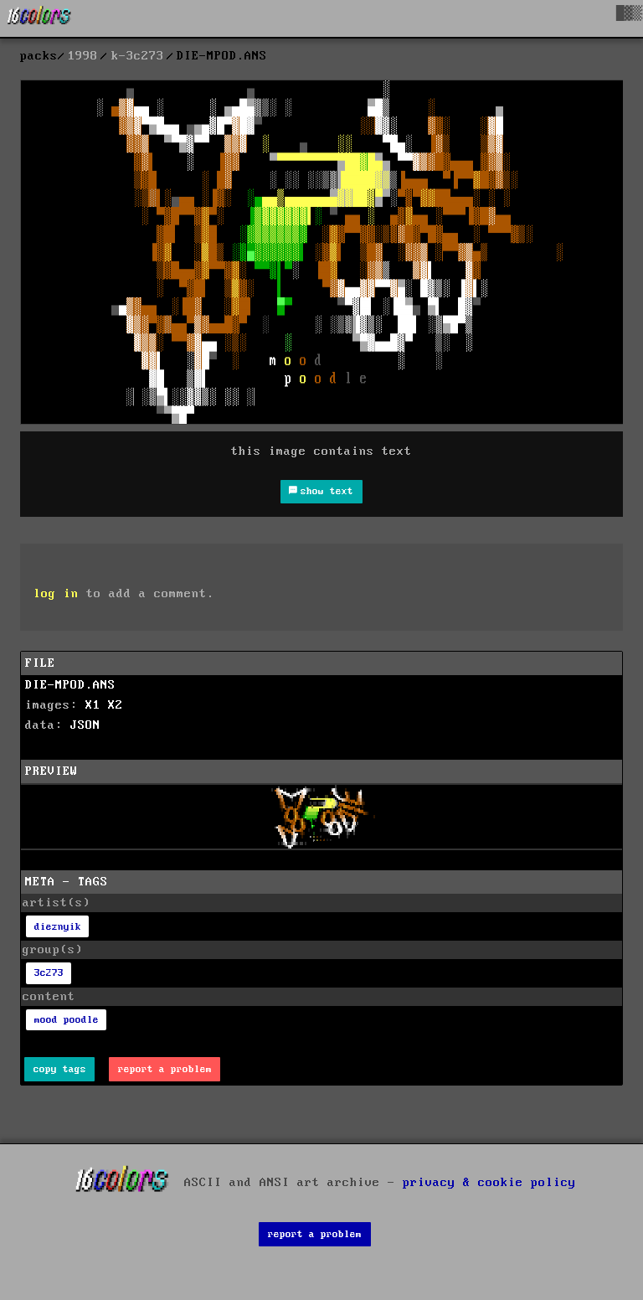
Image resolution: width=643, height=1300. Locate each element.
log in (56, 594)
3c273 (49, 972)
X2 (115, 705)
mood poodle (66, 1019)
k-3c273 (137, 56)
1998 (83, 56)
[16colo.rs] (39, 18)
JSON (85, 725)
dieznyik (57, 926)
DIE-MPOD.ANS (70, 685)
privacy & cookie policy (489, 1182)
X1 (92, 705)
